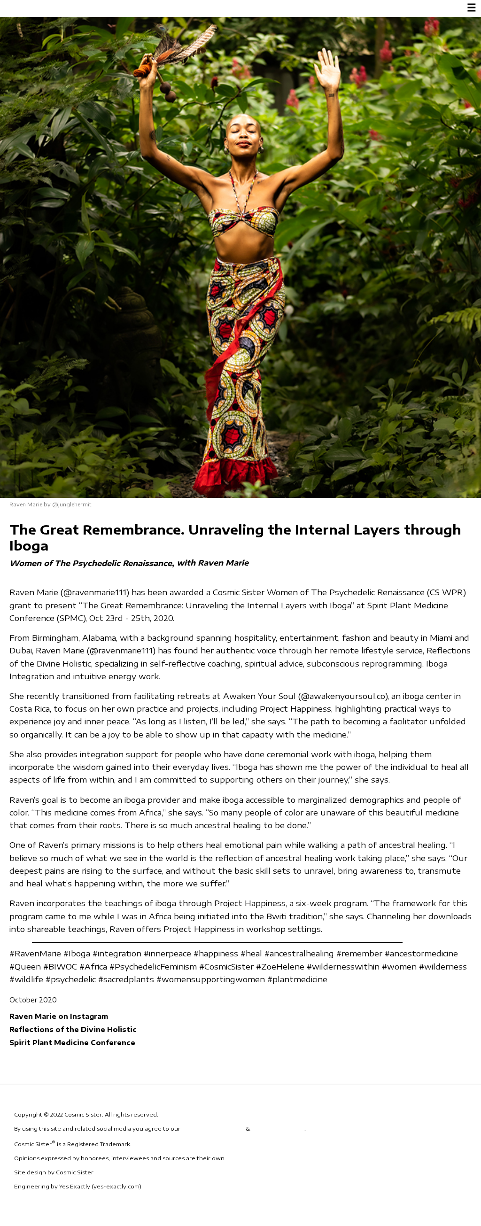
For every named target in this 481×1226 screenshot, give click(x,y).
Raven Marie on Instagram (58, 1016)
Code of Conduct (277, 1128)
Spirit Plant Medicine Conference (72, 1042)
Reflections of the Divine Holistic (73, 1029)
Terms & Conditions (213, 1128)
